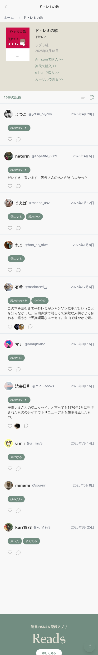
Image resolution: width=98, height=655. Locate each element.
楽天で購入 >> (46, 66)
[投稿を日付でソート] (91, 97)
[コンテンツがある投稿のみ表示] (83, 97)
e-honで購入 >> (47, 72)
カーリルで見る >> (49, 79)
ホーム (9, 17)
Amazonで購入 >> (49, 59)
